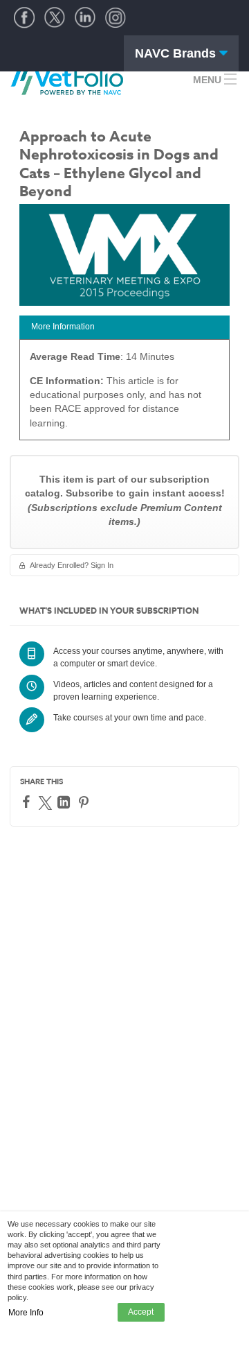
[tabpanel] (124, 394)
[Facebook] (28, 801)
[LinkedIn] (65, 802)
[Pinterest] (85, 802)
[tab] (124, 328)
